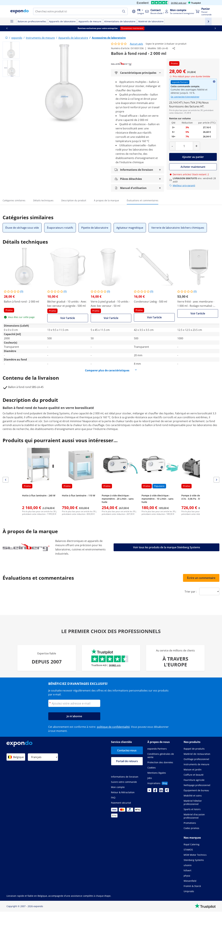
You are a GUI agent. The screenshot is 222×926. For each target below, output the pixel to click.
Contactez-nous (127, 750)
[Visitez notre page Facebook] (155, 791)
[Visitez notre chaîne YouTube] (149, 791)
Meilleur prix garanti (184, 185)
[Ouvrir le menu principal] (11, 21)
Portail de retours (127, 761)
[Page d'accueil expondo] (6, 38)
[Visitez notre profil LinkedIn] (161, 791)
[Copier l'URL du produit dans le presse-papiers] (173, 48)
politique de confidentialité (113, 727)
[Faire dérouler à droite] (215, 28)
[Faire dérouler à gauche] (7, 28)
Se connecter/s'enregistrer (185, 96)
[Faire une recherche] (124, 11)
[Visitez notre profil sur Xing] (167, 791)
